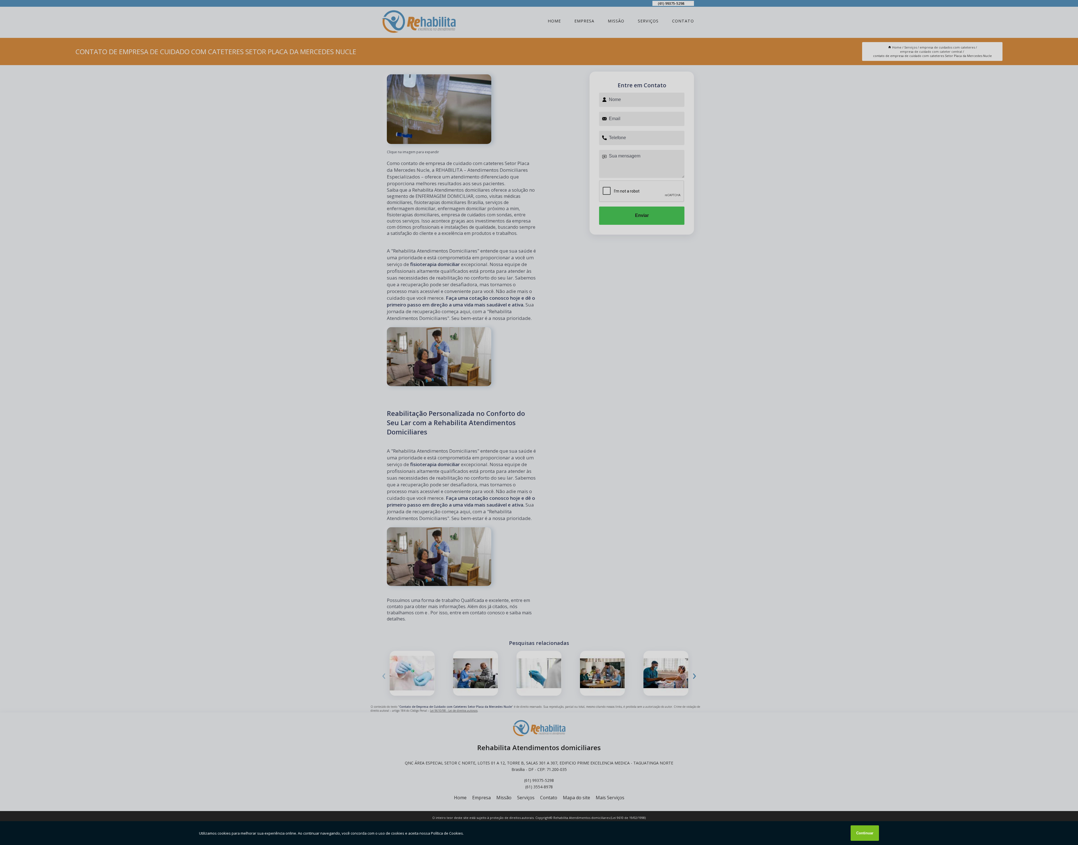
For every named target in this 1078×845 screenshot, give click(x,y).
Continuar (864, 833)
